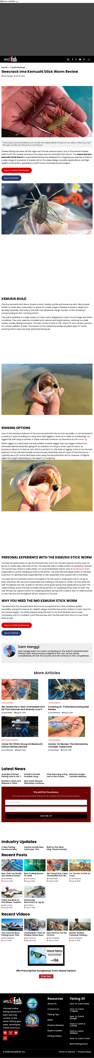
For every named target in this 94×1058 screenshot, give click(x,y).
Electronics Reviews (9, 740)
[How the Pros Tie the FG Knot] (57, 925)
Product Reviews (55, 1025)
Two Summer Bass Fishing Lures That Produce (10, 935)
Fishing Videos (54, 1036)
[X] (10, 1033)
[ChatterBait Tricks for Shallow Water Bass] (35, 925)
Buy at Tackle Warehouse (16, 170)
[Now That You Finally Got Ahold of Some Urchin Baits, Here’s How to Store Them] (12, 865)
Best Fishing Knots (79, 1043)
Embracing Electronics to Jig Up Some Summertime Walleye (34, 903)
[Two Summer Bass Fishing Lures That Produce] (12, 925)
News (50, 1019)
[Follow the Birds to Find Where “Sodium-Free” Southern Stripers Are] (12, 892)
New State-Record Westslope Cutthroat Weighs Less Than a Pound (34, 784)
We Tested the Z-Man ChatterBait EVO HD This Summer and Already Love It (57, 876)
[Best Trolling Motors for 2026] (35, 865)
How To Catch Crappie (77, 1010)
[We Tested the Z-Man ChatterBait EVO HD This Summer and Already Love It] (57, 865)
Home (4, 67)
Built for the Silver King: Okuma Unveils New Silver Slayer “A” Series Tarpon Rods (57, 850)
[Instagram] (5, 1038)
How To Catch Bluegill (77, 1017)
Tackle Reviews (17, 67)
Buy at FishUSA (11, 178)
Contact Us (53, 1009)
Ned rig (83, 439)
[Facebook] (5, 1033)
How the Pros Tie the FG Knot (57, 934)
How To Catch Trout (80, 1038)
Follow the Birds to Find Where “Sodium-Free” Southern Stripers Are (11, 903)
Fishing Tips (53, 1014)
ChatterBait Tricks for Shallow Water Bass (34, 934)
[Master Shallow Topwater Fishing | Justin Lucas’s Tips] (80, 925)
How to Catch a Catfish (77, 1024)
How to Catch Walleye (76, 1032)
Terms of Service (67, 1051)
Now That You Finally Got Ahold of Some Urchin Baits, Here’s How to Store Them (11, 876)
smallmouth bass (81, 569)
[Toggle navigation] (89, 59)
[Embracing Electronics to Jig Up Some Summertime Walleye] (35, 892)
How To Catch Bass (79, 1003)
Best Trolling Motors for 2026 (33, 874)
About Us (52, 1003)
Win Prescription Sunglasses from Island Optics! (46, 970)
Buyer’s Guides (54, 1030)
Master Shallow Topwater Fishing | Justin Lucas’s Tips (78, 935)
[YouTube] (16, 1033)
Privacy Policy (84, 1051)
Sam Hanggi (28, 646)
